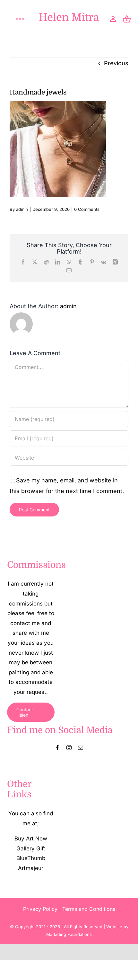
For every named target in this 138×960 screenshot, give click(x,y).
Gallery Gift (30, 848)
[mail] (80, 747)
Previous (116, 63)
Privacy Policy (40, 909)
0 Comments (86, 209)
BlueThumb (30, 858)
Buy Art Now (30, 838)
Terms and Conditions (88, 909)
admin (22, 209)
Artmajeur (30, 868)
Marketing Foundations (69, 934)
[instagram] (69, 747)
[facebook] (57, 747)
